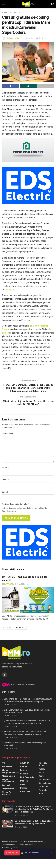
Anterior (8, 628)
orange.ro (9, 289)
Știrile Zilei (43, 786)
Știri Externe (43, 779)
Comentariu (7, 433)
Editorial (24, 770)
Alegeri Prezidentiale (8, 780)
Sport (40, 776)
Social (41, 772)
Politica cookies (8, 845)
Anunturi (6, 785)
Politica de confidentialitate (15, 504)
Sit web (5, 492)
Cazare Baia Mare (25, 845)
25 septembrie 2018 (32, 38)
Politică (23, 788)
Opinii (22, 784)
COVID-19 (24, 763)
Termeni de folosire (9, 842)
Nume (5, 467)
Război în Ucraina (42, 764)
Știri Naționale (44, 783)
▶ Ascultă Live (12, 853)
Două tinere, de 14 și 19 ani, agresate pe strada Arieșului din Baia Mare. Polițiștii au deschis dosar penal (34, 809)
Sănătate (42, 769)
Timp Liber (43, 790)
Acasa (4, 12)
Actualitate (7, 767)
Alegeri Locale (8, 776)
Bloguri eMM (8, 789)
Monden (24, 781)
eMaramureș (9, 584)
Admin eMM (14, 38)
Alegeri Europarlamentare (10, 771)
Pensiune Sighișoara (10, 847)
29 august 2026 (11, 705)
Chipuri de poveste (6, 793)
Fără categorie (14, 12)
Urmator (20, 628)
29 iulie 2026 (20, 584)
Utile (40, 794)
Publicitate (25, 791)
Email (5, 479)
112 (3, 763)
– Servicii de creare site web (22, 685)
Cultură (23, 767)
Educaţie (24, 774)
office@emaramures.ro (12, 667)
